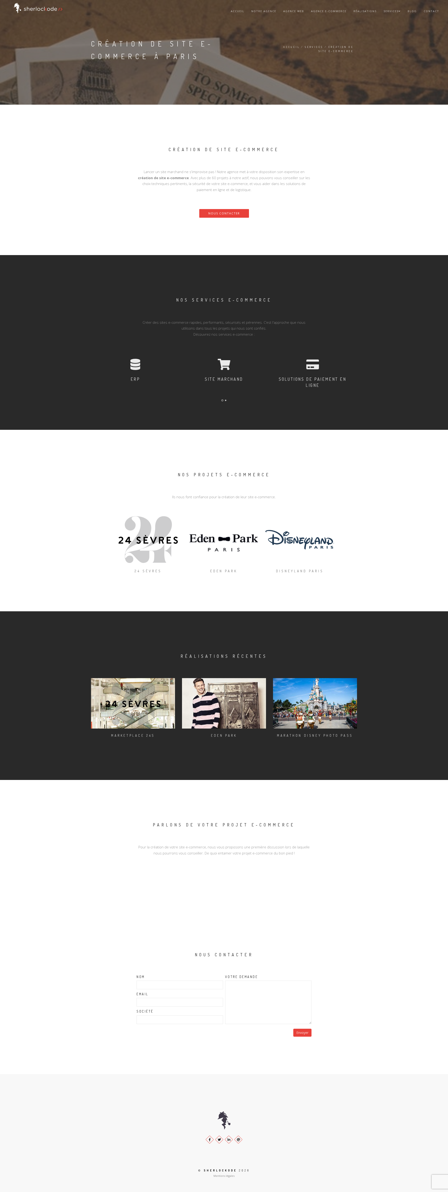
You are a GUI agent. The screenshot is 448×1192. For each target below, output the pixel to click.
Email (142, 994)
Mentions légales (224, 1176)
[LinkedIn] (229, 1139)
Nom (140, 977)
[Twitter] (219, 1139)
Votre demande (241, 977)
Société (145, 1011)
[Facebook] (210, 1139)
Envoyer (302, 1032)
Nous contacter (224, 213)
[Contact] (238, 1139)
